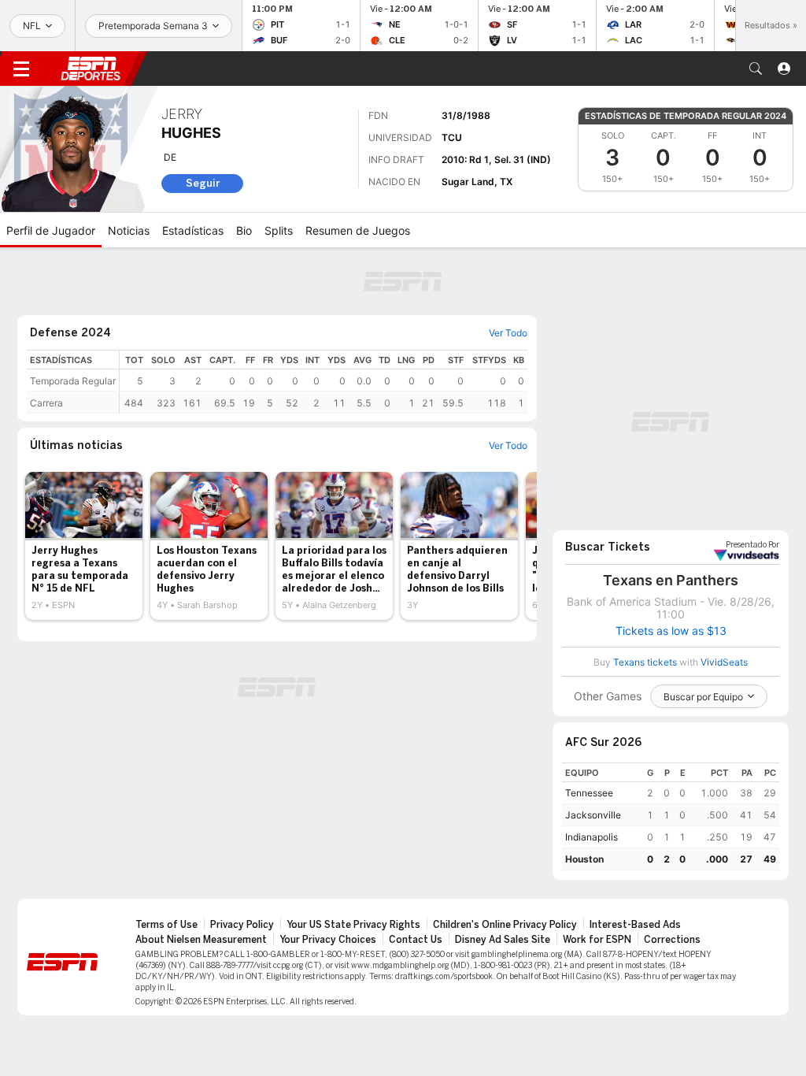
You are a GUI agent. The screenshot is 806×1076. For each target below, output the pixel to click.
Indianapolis (591, 837)
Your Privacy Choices (327, 939)
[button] (755, 68)
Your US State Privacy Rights (353, 924)
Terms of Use (166, 924)
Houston (584, 859)
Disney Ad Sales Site (502, 939)
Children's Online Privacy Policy (505, 924)
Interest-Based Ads (635, 924)
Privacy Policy (242, 924)
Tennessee (589, 793)
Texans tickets (645, 662)
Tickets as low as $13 (671, 631)
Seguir (203, 183)
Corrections (672, 939)
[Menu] (21, 68)
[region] (323, 382)
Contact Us (415, 939)
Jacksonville (593, 815)
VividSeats (752, 545)
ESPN (90, 68)
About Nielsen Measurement (201, 939)
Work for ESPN (597, 939)
